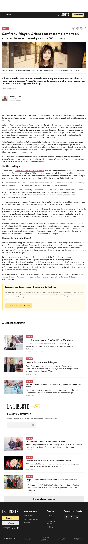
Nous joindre (28, 515)
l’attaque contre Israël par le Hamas (29, 171)
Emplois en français (51, 522)
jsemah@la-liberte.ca (15, 100)
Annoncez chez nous (31, 519)
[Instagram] (71, 519)
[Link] (85, 28)
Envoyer (32, 425)
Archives (50, 527)
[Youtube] (76, 519)
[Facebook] (66, 519)
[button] (4, 14)
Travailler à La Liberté (50, 517)
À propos (27, 522)
